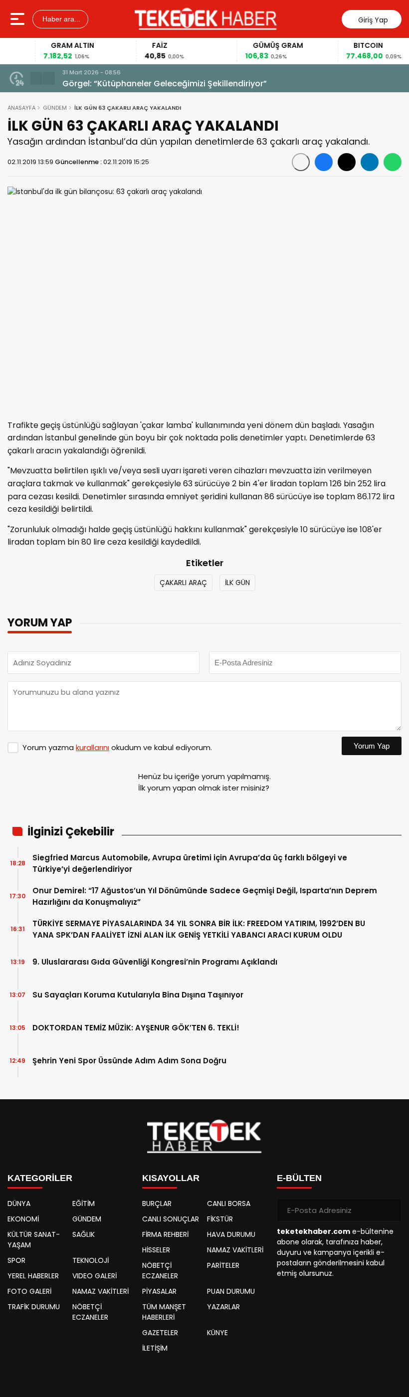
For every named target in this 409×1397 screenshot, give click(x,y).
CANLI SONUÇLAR (170, 1219)
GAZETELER (160, 1333)
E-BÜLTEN (299, 1178)
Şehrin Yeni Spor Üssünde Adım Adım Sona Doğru (129, 1060)
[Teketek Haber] (206, 18)
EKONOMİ (23, 1219)
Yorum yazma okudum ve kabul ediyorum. (117, 747)
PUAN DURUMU (231, 1291)
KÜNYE (217, 1333)
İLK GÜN (237, 583)
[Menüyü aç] (18, 19)
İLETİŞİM (155, 1348)
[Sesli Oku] (301, 162)
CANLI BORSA (228, 1203)
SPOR (16, 1260)
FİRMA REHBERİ (165, 1234)
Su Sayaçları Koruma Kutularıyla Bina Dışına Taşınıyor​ (137, 995)
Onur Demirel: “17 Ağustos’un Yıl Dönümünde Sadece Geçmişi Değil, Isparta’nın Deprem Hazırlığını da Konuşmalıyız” (204, 896)
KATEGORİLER (39, 1178)
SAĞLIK (83, 1234)
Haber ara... (60, 19)
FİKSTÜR (220, 1219)
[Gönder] (390, 1209)
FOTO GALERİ (29, 1291)
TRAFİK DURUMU (33, 1307)
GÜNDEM (55, 108)
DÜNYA (18, 1203)
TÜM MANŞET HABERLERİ (164, 1312)
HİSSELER (156, 1250)
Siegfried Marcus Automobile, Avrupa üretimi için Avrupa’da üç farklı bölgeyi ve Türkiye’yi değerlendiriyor (189, 863)
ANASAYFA (21, 108)
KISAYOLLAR (171, 1178)
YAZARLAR (223, 1307)
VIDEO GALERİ (94, 1276)
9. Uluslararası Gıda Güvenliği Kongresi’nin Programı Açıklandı (154, 962)
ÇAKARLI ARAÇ (183, 583)
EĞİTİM (83, 1203)
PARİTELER (223, 1265)
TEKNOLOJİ (90, 1260)
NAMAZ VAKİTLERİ (100, 1291)
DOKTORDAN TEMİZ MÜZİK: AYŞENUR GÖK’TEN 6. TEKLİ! (135, 1027)
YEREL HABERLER (33, 1276)
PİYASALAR (159, 1291)
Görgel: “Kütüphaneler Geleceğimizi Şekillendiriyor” (164, 83)
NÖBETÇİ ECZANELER (90, 1312)
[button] (36, 78)
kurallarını (92, 747)
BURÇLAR (157, 1203)
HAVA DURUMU (231, 1234)
